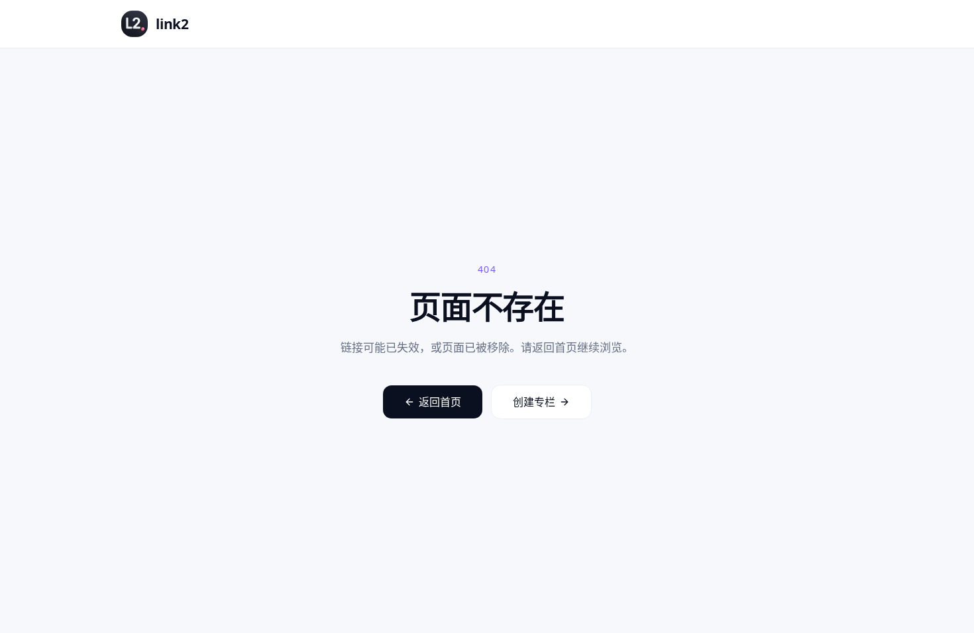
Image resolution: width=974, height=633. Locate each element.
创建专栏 (534, 402)
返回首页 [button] (440, 402)
